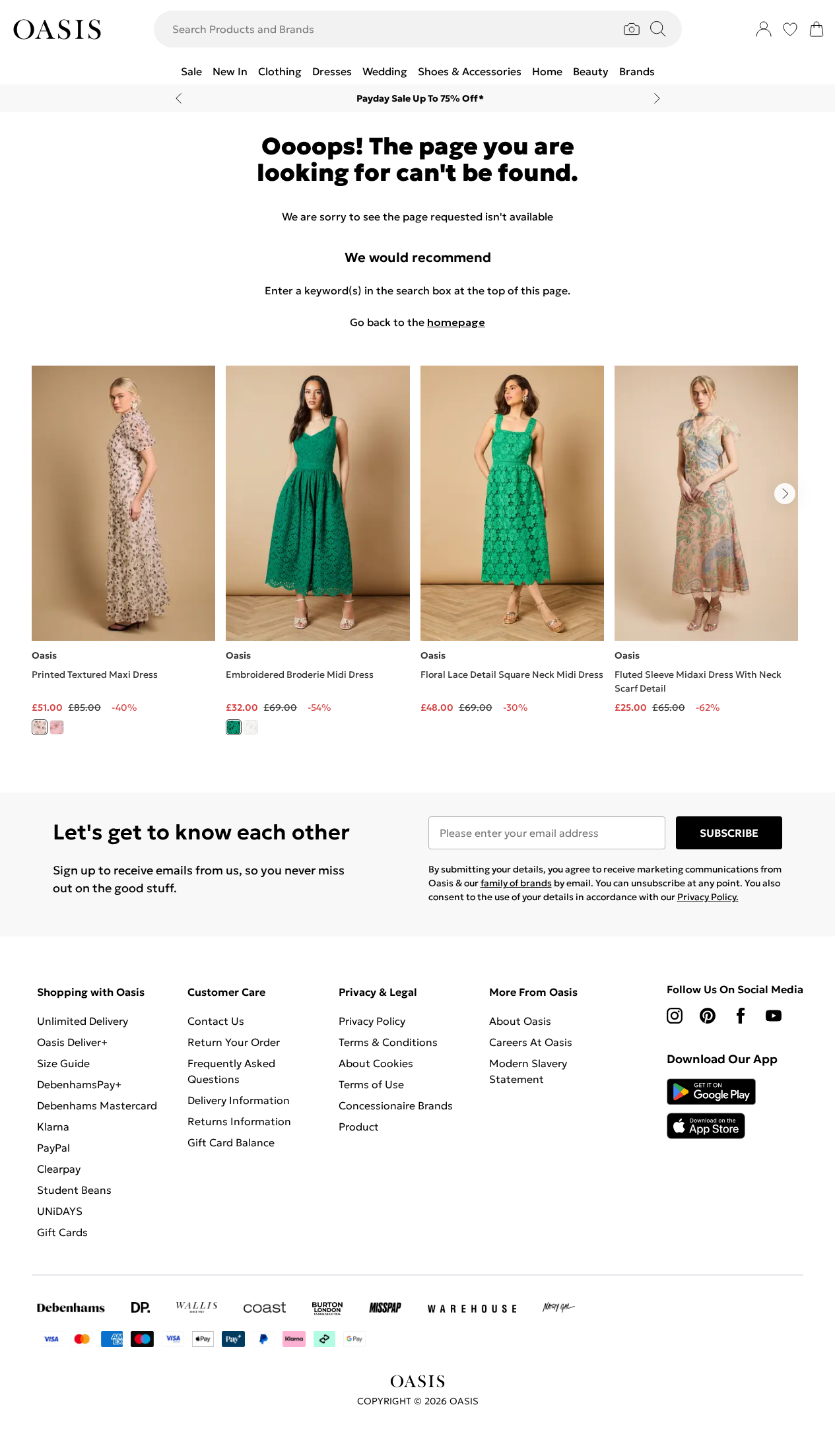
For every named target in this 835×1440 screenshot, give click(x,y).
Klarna (53, 1126)
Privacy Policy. (708, 897)
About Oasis (520, 1021)
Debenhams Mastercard (97, 1105)
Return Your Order (233, 1042)
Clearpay (59, 1168)
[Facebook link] (741, 1016)
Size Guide (63, 1063)
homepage (456, 322)
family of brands (516, 883)
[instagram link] (675, 1016)
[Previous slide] (178, 98)
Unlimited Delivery (82, 1021)
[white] (251, 727)
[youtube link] (774, 1016)
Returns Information (239, 1121)
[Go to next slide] (784, 493)
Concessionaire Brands (396, 1105)
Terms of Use (371, 1084)
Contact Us (215, 1021)
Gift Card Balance (231, 1142)
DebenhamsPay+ (79, 1084)
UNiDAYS (60, 1211)
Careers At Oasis (530, 1042)
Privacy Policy (372, 1021)
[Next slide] (657, 98)
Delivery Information (238, 1100)
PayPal (53, 1147)
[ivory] (39, 727)
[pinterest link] (708, 1016)
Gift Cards (62, 1232)
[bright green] (233, 727)
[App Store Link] (711, 1108)
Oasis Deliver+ (72, 1042)
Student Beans (74, 1189)
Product (359, 1126)
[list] (417, 558)
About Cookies (376, 1063)
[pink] (57, 727)
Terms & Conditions (388, 1042)
